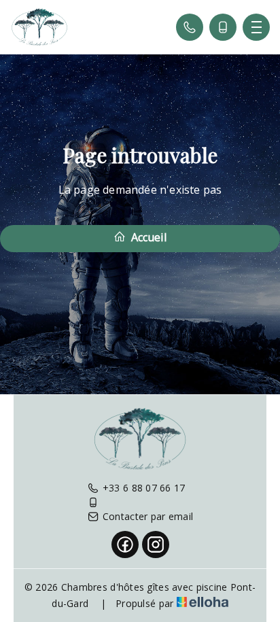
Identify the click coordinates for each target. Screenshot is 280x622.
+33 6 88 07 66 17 (144, 487)
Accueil (147, 237)
